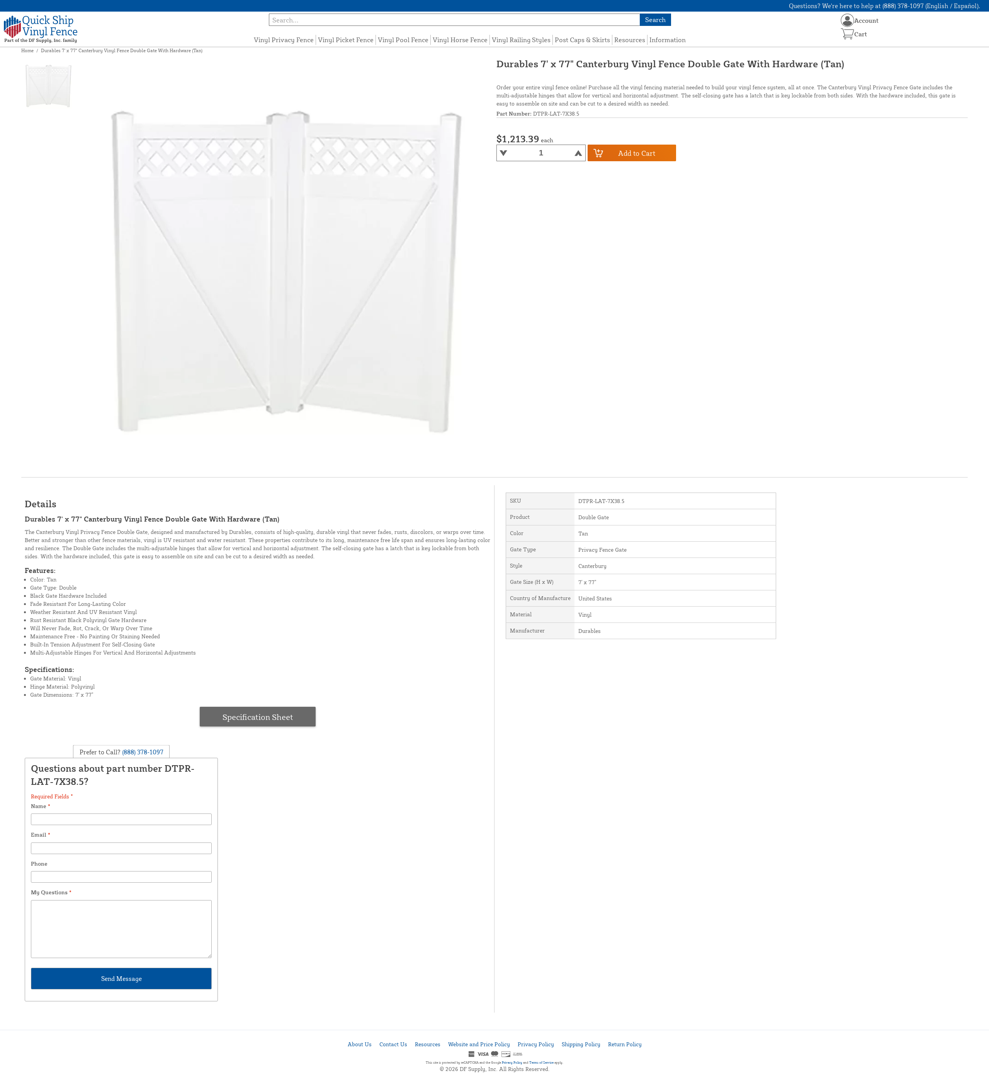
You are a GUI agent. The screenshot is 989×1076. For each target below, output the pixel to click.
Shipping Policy (581, 1044)
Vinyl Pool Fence (403, 40)
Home (27, 50)
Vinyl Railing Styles (521, 40)
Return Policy (625, 1044)
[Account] (847, 20)
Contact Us (393, 1044)
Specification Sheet (258, 717)
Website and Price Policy (479, 1044)
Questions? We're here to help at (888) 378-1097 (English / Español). (884, 6)
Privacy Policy (536, 1044)
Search (655, 19)
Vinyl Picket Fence (346, 40)
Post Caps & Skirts (582, 40)
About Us (360, 1044)
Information (667, 40)
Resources (629, 40)
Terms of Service (541, 1062)
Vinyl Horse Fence (460, 40)
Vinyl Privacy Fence (284, 40)
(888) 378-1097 (142, 752)
